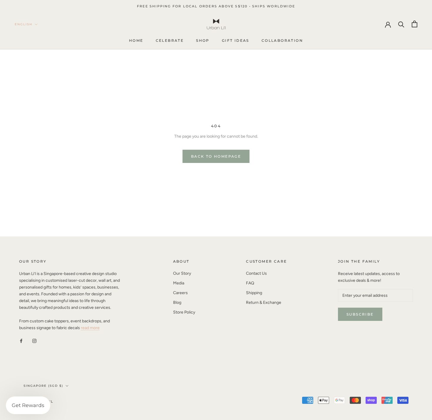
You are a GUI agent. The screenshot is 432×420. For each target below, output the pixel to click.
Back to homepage (216, 156)
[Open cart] (414, 24)
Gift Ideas (235, 41)
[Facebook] (21, 340)
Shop (203, 41)
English (23, 24)
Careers (180, 292)
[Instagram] (34, 340)
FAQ (250, 283)
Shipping (254, 292)
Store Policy (184, 312)
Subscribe (360, 314)
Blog (177, 302)
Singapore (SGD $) (43, 386)
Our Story (182, 273)
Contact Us (256, 273)
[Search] (401, 24)
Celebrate (170, 41)
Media (178, 283)
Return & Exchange (263, 302)
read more (90, 327)
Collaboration (282, 41)
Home (136, 41)
